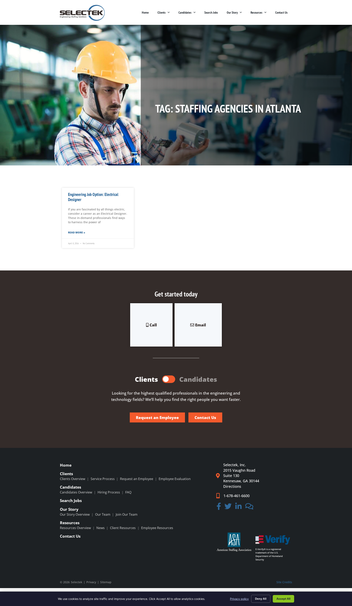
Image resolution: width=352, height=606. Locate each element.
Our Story (232, 12)
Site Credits (284, 582)
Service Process (103, 479)
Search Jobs (211, 12)
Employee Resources (157, 528)
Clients (161, 12)
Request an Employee (136, 479)
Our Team (102, 514)
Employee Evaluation (175, 479)
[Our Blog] (249, 507)
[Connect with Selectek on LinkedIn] (238, 507)
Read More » (76, 232)
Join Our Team (127, 514)
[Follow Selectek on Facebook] (219, 507)
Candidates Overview (76, 492)
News (100, 528)
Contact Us (281, 12)
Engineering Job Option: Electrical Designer (93, 197)
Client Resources (123, 528)
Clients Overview (72, 479)
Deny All (260, 598)
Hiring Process (109, 492)
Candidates (184, 12)
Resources (256, 12)
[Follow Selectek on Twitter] (228, 507)
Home (145, 12)
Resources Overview (75, 528)
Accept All (283, 598)
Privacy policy (239, 599)
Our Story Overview (75, 514)
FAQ (128, 492)
